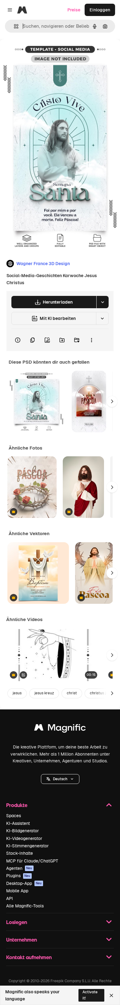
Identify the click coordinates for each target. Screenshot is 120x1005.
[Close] (111, 995)
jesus (17, 693)
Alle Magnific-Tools (25, 906)
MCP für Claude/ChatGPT (32, 861)
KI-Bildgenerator (22, 830)
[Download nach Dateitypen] (102, 302)
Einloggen (100, 10)
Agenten (19, 868)
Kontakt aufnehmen (29, 957)
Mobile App (17, 891)
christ (72, 693)
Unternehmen (21, 939)
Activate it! (90, 995)
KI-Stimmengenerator (27, 846)
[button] (60, 779)
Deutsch (60, 779)
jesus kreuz (44, 693)
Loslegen (16, 922)
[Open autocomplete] (13, 26)
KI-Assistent (18, 823)
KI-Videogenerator (24, 838)
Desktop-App (24, 883)
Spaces (13, 815)
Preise (73, 10)
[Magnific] (60, 729)
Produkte (16, 805)
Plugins (18, 875)
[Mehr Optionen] (91, 340)
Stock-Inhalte (19, 853)
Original (39, 53)
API (9, 898)
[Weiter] (112, 401)
